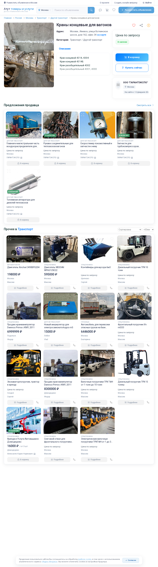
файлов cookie (84, 559)
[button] (134, 25)
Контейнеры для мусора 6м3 (96, 267)
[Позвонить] (37, 288)
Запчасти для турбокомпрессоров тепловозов (128, 146)
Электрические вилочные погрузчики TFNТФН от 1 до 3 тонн (96, 442)
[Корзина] (107, 10)
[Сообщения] (100, 10)
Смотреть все (144, 105)
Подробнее (22, 288)
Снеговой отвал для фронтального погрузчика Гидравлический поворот (58, 442)
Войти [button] (149, 2)
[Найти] (91, 10)
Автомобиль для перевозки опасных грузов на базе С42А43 (95, 327)
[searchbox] (70, 10)
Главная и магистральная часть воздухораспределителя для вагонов (23, 146)
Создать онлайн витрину (125, 2)
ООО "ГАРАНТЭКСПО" (135, 82)
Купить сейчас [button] (133, 67)
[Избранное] (114, 10)
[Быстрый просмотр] (9, 114)
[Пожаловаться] (149, 25)
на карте (101, 35)
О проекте (104, 2)
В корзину (134, 57)
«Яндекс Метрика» (50, 561)
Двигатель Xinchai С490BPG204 (23, 267)
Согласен (132, 560)
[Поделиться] (141, 25)
